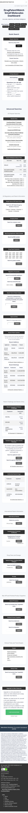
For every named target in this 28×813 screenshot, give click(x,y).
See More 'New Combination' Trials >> (14, 178)
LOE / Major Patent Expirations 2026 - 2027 (9, 778)
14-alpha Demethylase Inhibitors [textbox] (11, 567)
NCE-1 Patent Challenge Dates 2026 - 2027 (9, 780)
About (6, 796)
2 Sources (13, 209)
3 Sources (18, 209)
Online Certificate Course (11, 806)
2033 (13, 254)
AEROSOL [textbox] (9, 582)
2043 (13, 257)
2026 (6, 252)
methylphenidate (18, 494)
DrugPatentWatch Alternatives (7, 776)
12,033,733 (21, 348)
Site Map (2, 775)
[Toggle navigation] (26, 2)
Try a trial (16, 727)
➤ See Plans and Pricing (14, 712)
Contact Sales (14, 716)
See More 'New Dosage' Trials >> (16, 180)
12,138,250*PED (21, 370)
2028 (13, 252)
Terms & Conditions (5, 773)
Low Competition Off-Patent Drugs (14, 65)
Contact (7, 799)
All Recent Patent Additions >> (16, 362)
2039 (17, 256)
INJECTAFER (9, 489)
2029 (17, 252)
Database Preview (9, 801)
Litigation (11, 26)
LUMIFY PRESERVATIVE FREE (8, 429)
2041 (6, 257)
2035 (20, 254)
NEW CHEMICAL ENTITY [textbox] (11, 285)
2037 (10, 256)
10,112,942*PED (21, 385)
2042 (10, 257)
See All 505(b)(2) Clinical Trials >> (15, 185)
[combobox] (10, 46)
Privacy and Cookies (5, 771)
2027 (10, 252)
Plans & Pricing (8, 804)
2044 (17, 257)
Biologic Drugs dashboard (13, 52)
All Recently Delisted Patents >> (16, 389)
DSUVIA (13, 348)
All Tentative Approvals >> (16, 466)
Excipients (17, 24)
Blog (6, 798)
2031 (6, 254)
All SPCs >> (20, 543)
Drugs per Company (12, 655)
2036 (6, 256)
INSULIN (6, 165)
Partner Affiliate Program (11, 803)
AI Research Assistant (14, 28)
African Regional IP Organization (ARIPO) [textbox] (11, 523)
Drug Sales (5, 26)
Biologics (12, 24)
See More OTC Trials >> (18, 183)
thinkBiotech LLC (17, 765)
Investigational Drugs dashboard (15, 55)
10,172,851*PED (21, 375)
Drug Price (23, 24)
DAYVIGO (7, 422)
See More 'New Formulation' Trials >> (15, 182)
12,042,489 (21, 357)
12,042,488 (21, 352)
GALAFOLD (14, 352)
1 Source (8, 209)
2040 (21, 256)
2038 (13, 256)
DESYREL (7, 416)
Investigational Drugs (20, 26)
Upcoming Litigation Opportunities (14, 140)
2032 (10, 254)
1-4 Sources (16, 211)
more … (9, 660)
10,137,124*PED (21, 380)
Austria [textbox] (8, 541)
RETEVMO (12, 370)
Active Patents (10, 653)
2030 (21, 252)
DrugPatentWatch (7, 2)
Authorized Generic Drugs (14, 149)
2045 (20, 257)
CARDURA (9, 483)
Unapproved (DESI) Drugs (14, 130)
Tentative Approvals (14, 144)
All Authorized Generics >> (17, 499)
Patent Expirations (11, 651)
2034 (17, 254)
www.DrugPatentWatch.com (8, 787)
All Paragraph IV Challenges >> (16, 433)
